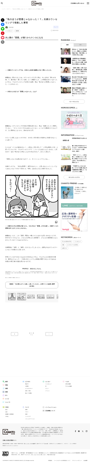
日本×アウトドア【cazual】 (42, 443)
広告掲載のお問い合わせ (77, 3)
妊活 (6, 409)
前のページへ (14, 334)
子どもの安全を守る (66, 241)
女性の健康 (68, 384)
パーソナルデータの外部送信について (62, 460)
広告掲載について (50, 410)
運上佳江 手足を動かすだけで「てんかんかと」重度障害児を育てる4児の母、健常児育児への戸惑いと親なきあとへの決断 (79, 80)
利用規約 (50, 460)
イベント (47, 390)
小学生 (6, 416)
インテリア (28, 416)
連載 (6, 388)
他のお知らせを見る (74, 177)
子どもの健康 (68, 386)
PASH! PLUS (20, 443)
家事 (26, 409)
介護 (63, 244)
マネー (26, 412)
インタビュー (9, 30)
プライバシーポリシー (77, 460)
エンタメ (47, 381)
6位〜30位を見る (74, 101)
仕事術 (26, 386)
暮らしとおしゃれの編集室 (30, 443)
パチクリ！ (66, 443)
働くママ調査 (28, 393)
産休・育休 (28, 390)
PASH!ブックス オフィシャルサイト (10, 445)
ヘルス (67, 381)
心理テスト (64, 248)
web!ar (11, 443)
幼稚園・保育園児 (9, 414)
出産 (6, 412)
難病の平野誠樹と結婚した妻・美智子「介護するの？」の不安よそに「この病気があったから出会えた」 (79, 91)
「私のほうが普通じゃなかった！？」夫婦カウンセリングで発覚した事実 (28, 8)
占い (6, 395)
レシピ (7, 398)
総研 (6, 381)
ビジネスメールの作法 (72, 244)
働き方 (26, 384)
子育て (7, 407)
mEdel (15, 443)
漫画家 (17, 30)
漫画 (6, 392)
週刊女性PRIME (6, 443)
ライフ (8, 8)
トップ (3, 8)
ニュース (7, 402)
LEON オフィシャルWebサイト (56, 443)
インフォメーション (50, 407)
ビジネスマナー (29, 388)
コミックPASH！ (73, 443)
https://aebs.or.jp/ (51, 454)
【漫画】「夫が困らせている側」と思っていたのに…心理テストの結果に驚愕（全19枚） (32, 285)
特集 (6, 385)
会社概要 (85, 460)
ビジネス (27, 381)
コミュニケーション (30, 418)
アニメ (47, 388)
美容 (26, 414)
